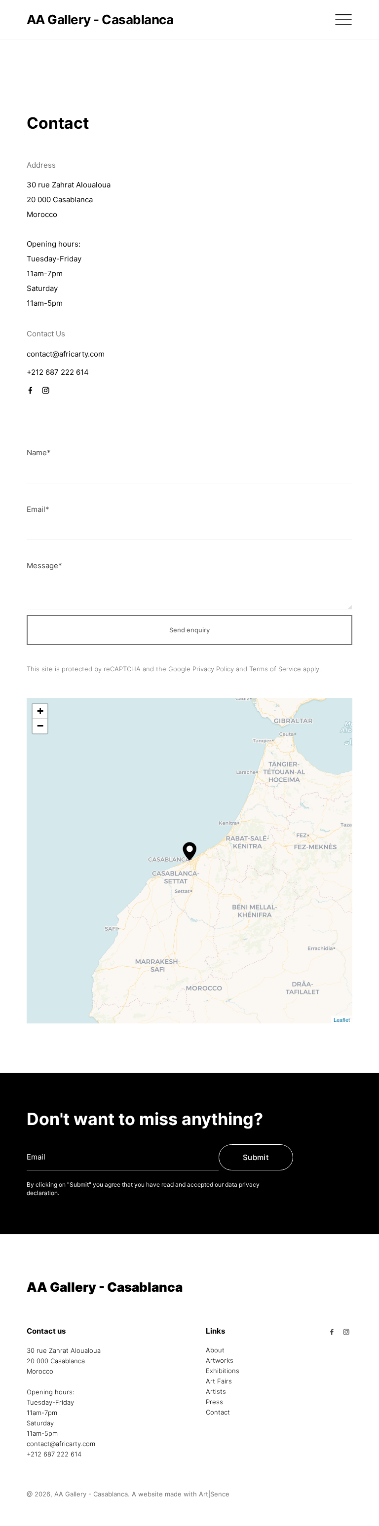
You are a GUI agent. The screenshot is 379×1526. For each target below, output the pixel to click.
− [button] (40, 726)
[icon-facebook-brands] (33, 389)
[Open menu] (343, 20)
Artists (216, 1392)
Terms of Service (275, 669)
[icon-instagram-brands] (44, 389)
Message (44, 565)
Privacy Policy (213, 669)
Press (214, 1402)
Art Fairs (219, 1381)
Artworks (219, 1361)
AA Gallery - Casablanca (100, 19)
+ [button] (40, 711)
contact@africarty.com (66, 354)
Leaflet (342, 1019)
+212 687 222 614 (58, 372)
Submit (256, 1157)
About (215, 1350)
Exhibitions (222, 1371)
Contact (218, 1413)
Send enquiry (189, 630)
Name (39, 452)
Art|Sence (214, 1494)
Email (38, 509)
